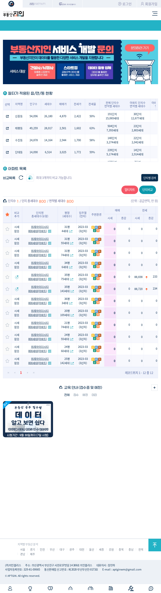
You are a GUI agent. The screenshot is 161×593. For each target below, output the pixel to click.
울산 (91, 549)
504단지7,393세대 (112, 128)
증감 (123, 218)
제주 (32, 554)
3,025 (63, 152)
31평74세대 (65, 253)
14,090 (34, 152)
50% (92, 116)
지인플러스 (68, 4)
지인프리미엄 (38, 4)
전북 (140, 549)
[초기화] (21, 177)
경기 (32, 549)
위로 (154, 545)
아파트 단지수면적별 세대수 (137, 104)
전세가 (77, 104)
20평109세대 (65, 313)
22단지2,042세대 (137, 140)
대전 (81, 549)
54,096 (34, 116)
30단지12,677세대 (137, 116)
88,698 (138, 277)
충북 (121, 549)
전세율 (92, 104)
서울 (22, 549)
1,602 (77, 128)
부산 (52, 549)
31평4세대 (66, 229)
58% (92, 140)
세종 (101, 549)
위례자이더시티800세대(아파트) (38, 229)
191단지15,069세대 (112, 116)
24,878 (34, 140)
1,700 (77, 140)
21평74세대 (65, 325)
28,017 (48, 128)
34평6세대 (66, 265)
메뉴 (155, 14)
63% (92, 128)
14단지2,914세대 (137, 152)
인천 (42, 549)
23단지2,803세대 (137, 128)
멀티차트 (130, 189)
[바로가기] (28, 419)
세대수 (48, 104)
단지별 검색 (149, 178)
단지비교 (147, 189)
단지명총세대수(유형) (39, 214)
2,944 (63, 140)
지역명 (19, 104)
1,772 (77, 152)
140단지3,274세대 (112, 140)
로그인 (127, 3)
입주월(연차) (83, 214)
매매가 (63, 104)
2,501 (63, 128)
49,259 (34, 128)
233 (155, 276)
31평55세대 (65, 241)
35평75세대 (65, 277)
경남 (22, 554)
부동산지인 (13, 14)
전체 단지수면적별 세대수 (112, 104)
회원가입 (151, 3)
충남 (131, 549)
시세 (110, 218)
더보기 (154, 387)
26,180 (48, 116)
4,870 (63, 116)
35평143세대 (65, 289)
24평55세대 (65, 337)
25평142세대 (65, 361)
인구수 (33, 104)
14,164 (48, 140)
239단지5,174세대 (112, 152)
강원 (111, 549)
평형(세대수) (67, 214)
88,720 (138, 289)
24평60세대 (65, 349)
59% (92, 152)
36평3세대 (66, 301)
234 (155, 288)
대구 (62, 549)
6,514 (48, 152)
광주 (71, 549)
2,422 (77, 116)
